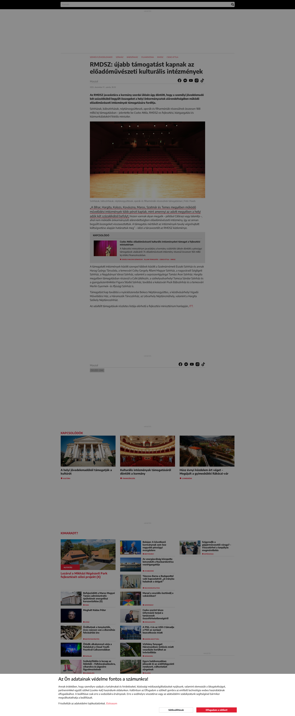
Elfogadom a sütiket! (216, 710)
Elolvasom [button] (111, 703)
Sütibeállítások (176, 710)
